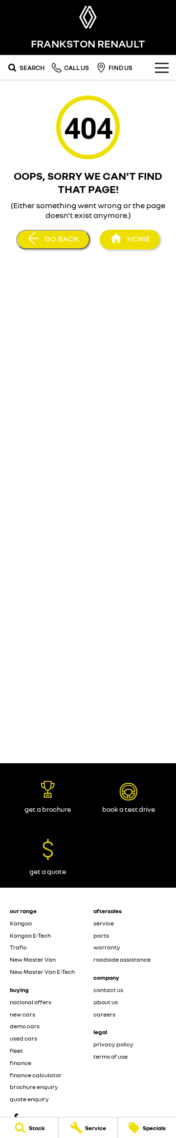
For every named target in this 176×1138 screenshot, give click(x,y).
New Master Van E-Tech (42, 971)
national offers (30, 1002)
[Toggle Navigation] (162, 67)
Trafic (18, 947)
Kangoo (21, 923)
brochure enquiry (34, 1086)
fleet (16, 1050)
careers (104, 1014)
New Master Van (33, 959)
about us (105, 1002)
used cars (23, 1038)
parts (101, 935)
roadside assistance (122, 959)
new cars (22, 1014)
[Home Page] (88, 17)
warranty (106, 947)
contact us (108, 989)
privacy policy (113, 1044)
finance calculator (36, 1075)
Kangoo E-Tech (30, 935)
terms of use (110, 1056)
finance (20, 1062)
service (103, 923)
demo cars (25, 1026)
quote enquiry (29, 1099)
